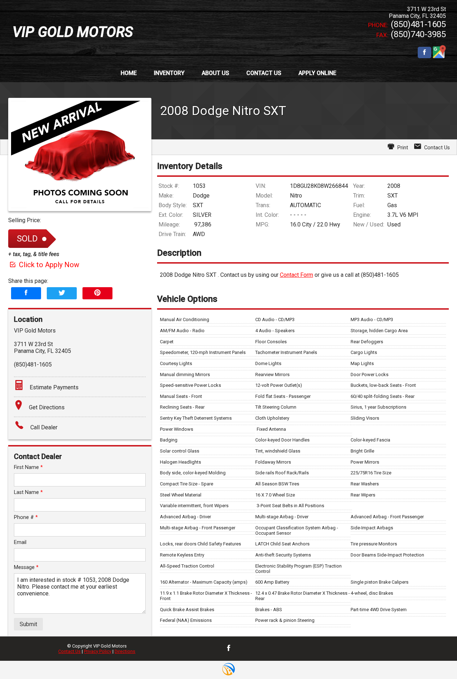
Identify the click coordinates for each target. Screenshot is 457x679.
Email (20, 542)
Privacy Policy (97, 651)
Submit (28, 624)
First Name (28, 467)
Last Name (28, 492)
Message (26, 567)
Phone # (26, 517)
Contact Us (69, 651)
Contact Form (296, 274)
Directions (125, 651)
